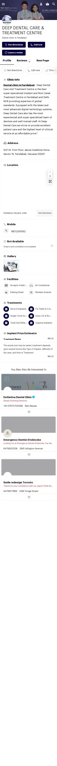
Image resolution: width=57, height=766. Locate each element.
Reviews (23, 60)
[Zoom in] (50, 172)
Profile (7, 60)
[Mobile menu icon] (3, 4)
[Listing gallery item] (11, 266)
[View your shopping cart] (47, 4)
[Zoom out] (50, 176)
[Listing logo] (7, 20)
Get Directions (44, 213)
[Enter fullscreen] (50, 181)
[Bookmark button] (29, 412)
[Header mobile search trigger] (54, 4)
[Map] (28, 188)
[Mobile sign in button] (41, 4)
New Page (43, 60)
